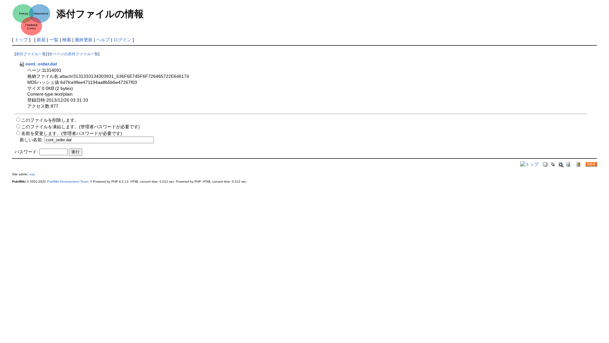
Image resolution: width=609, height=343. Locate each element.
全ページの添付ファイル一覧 (73, 54)
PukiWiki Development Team (67, 181)
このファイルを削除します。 (50, 120)
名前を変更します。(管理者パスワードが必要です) (71, 133)
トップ (21, 39)
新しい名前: (31, 139)
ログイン (122, 39)
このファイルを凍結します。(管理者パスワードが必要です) (80, 126)
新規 (41, 39)
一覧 (53, 39)
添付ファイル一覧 (31, 54)
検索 (66, 39)
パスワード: (26, 151)
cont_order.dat (41, 63)
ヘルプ (103, 39)
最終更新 (84, 39)
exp (32, 174)
